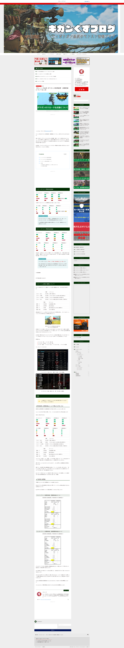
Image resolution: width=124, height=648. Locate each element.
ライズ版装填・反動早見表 (79, 249)
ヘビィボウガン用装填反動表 (46, 157)
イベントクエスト (51, 54)
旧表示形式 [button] (39, 272)
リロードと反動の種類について (46, 161)
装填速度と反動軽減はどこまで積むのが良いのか (50, 164)
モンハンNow (79, 353)
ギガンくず (79, 275)
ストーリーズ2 (79, 368)
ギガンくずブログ (62, 1)
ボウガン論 (80, 357)
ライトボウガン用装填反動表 (46, 159)
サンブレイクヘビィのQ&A (79, 251)
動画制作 (82, 373)
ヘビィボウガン (82, 352)
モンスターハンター (82, 349)
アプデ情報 (80, 362)
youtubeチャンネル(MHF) (82, 54)
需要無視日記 (82, 375)
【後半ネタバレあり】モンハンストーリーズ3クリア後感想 (46, 76)
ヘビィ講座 (80, 356)
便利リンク (65, 54)
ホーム (38, 54)
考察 (42, 163)
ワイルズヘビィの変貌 (40, 81)
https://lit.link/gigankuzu (46, 599)
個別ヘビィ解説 (81, 358)
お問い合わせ (58, 54)
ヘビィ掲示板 (72, 54)
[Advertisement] (53, 122)
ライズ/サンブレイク (80, 354)
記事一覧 (43, 54)
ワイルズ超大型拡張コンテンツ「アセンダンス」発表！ (46, 71)
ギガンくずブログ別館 (77, 337)
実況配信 (82, 374)
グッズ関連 (82, 344)
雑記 (82, 372)
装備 (79, 359)
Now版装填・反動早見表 (79, 247)
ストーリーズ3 (79, 369)
